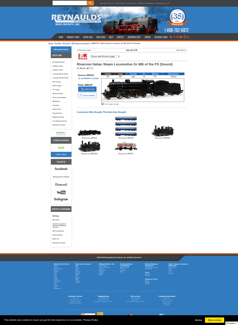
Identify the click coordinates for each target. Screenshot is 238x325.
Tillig (55, 277)
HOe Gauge (56, 82)
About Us (167, 298)
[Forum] (147, 37)
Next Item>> (181, 50)
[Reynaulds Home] (56, 37)
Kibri (77, 269)
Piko (55, 273)
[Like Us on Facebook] (171, 37)
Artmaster (102, 270)
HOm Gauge (56, 85)
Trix (55, 274)
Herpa (147, 281)
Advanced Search (61, 49)
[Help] (111, 37)
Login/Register (135, 298)
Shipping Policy (75, 301)
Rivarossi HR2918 (162, 138)
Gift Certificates (58, 231)
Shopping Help (103, 298)
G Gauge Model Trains (60, 78)
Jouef (56, 282)
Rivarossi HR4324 (126, 138)
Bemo (56, 279)
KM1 (55, 287)
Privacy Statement (75, 303)
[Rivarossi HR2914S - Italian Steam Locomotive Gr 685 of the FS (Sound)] (110, 105)
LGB (55, 276)
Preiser (77, 273)
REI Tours (56, 220)
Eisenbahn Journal (151, 267)
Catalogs (55, 105)
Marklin (56, 265)
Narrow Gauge (57, 93)
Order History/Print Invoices (135, 301)
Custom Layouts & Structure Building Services (59, 225)
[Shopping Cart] (134, 37)
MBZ (76, 279)
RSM (77, 275)
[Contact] (120, 37)
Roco (55, 267)
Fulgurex (123, 269)
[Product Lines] (73, 37)
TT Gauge (56, 89)
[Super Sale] (88, 37)
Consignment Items (59, 121)
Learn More (61, 154)
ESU (170, 270)
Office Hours (167, 301)
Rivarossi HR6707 (126, 154)
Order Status (120, 3)
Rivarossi (66, 43)
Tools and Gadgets (59, 97)
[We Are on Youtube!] (181, 37)
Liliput (56, 271)
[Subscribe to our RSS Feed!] (188, 37)
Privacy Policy (57, 235)
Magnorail (57, 288)
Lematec (123, 270)
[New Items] (101, 37)
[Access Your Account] (160, 37)
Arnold (56, 285)
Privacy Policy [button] (90, 320)
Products (58, 43)
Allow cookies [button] (214, 320)
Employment (167, 303)
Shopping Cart (161, 3)
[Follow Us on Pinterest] (177, 37)
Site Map (167, 305)
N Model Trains (57, 66)
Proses (77, 281)
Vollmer (78, 272)
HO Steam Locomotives (81, 43)
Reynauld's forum (58, 125)
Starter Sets (56, 109)
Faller (77, 267)
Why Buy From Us (106, 3)
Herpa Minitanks (104, 267)
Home (50, 43)
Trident (101, 273)
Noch (77, 270)
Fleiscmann (58, 268)
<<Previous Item (84, 50)
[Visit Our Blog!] (174, 37)
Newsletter (150, 3)
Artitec (77, 282)
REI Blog (55, 216)
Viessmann (172, 267)
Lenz (170, 272)
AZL (55, 284)
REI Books (56, 101)
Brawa (56, 270)
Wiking (147, 282)
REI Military (103, 265)
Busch (77, 278)
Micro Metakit (124, 267)
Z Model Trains (57, 70)
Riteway (147, 274)
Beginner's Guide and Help (103, 301)
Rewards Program (58, 243)
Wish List (141, 3)
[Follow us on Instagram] (184, 37)
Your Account (131, 3)
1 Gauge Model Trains (60, 74)
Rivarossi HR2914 (89, 138)
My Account (135, 300)
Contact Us (75, 298)
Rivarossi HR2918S (89, 154)
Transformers (57, 113)
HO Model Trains (58, 62)
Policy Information (103, 300)
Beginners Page (58, 117)
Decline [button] (198, 320)
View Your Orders (75, 300)
